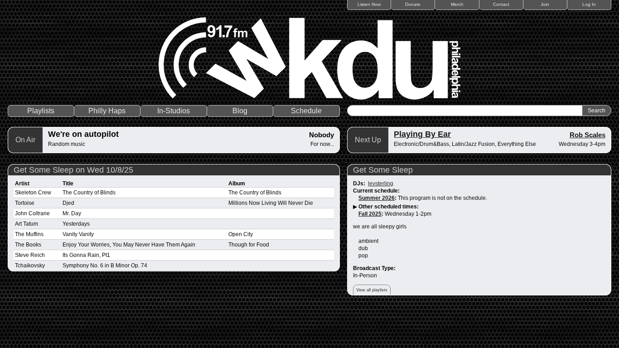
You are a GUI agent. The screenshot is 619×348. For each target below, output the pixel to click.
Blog (239, 111)
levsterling (380, 183)
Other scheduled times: (388, 206)
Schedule (306, 111)
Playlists (40, 111)
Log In (589, 4)
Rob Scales (587, 135)
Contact (501, 4)
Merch (457, 4)
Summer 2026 (376, 198)
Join (545, 4)
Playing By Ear (422, 134)
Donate (413, 4)
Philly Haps (107, 111)
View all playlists (371, 290)
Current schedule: (376, 191)
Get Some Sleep (383, 169)
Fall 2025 (370, 214)
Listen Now (369, 4)
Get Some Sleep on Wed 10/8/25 (73, 169)
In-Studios (173, 111)
